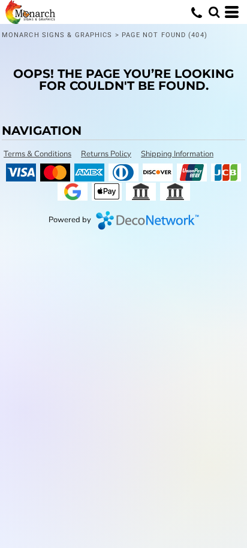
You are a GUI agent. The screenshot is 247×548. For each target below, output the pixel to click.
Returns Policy (106, 154)
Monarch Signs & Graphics (57, 35)
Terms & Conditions (37, 154)
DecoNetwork (147, 220)
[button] (214, 12)
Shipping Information (177, 154)
